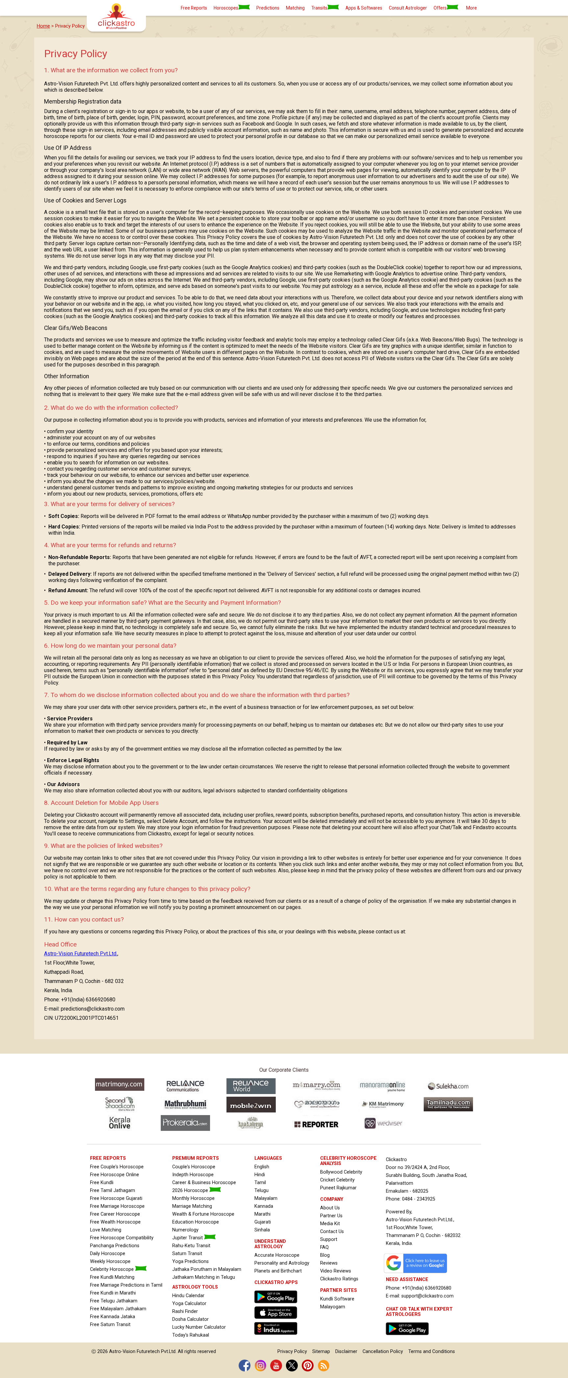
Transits (319, 8)
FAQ (324, 1247)
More (471, 8)
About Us (330, 1208)
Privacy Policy (292, 1351)
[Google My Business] (417, 1273)
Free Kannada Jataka (112, 1317)
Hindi (259, 1175)
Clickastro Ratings (339, 1279)
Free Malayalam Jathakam (118, 1309)
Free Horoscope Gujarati (116, 1198)
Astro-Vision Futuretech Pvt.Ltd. (80, 953)
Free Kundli (101, 1182)
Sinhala (262, 1230)
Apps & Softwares (363, 8)
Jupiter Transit (188, 1238)
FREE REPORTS (108, 1158)
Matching (295, 8)
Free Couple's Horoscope (117, 1167)
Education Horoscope (195, 1222)
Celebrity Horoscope (112, 1269)
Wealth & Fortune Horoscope (203, 1214)
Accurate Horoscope (276, 1255)
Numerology (185, 1230)
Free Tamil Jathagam (112, 1190)
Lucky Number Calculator (199, 1327)
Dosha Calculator (190, 1319)
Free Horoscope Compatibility (122, 1238)
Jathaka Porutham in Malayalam (206, 1269)
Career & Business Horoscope (204, 1182)
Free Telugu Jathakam (113, 1301)
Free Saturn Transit (110, 1324)
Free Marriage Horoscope (117, 1206)
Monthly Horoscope (193, 1198)
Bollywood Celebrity (341, 1172)
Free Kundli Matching (112, 1277)
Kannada (263, 1206)
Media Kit (330, 1223)
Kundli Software (337, 1299)
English (261, 1167)
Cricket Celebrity (337, 1180)
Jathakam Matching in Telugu (203, 1277)
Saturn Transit (187, 1253)
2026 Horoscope (190, 1190)
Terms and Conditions (431, 1351)
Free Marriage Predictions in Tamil (126, 1285)
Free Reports (194, 8)
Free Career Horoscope (115, 1214)
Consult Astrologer (408, 8)
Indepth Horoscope (193, 1175)
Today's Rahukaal (190, 1335)
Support (328, 1239)
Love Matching (105, 1230)
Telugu (261, 1190)
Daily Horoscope (107, 1253)
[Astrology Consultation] (409, 1337)
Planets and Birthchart (278, 1271)
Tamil (260, 1182)
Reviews (329, 1263)
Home (43, 26)
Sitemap (321, 1351)
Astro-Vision (122, 1351)
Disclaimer (346, 1351)
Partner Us (331, 1216)
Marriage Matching (192, 1206)
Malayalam (265, 1198)
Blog (325, 1255)
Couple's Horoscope (193, 1167)
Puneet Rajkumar (338, 1188)
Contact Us (332, 1231)
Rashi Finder (185, 1311)
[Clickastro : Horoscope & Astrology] (277, 1336)
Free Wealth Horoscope (115, 1222)
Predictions (267, 8)
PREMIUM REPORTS (195, 1158)
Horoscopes (226, 8)
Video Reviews (335, 1271)
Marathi (262, 1214)
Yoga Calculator (189, 1303)
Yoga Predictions (190, 1261)
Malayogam (332, 1307)
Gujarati (262, 1222)
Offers (440, 8)
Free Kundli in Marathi (113, 1293)
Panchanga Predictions (114, 1246)
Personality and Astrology (281, 1263)
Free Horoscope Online (114, 1175)
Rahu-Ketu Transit (191, 1246)
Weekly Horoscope (110, 1261)
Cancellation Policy (383, 1351)
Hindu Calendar (188, 1295)
